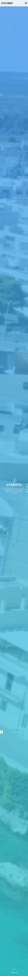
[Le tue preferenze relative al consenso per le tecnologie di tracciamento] (1, 731)
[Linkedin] (27, 489)
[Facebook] (27, 484)
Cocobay (7, 3)
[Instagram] (27, 491)
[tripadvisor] (27, 487)
